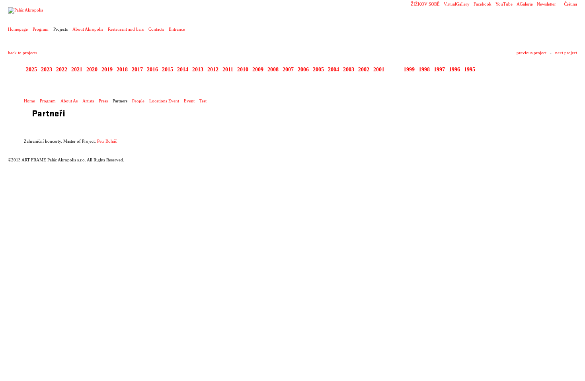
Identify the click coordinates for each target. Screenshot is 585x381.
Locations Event (164, 100)
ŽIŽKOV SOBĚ (425, 4)
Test (203, 100)
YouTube (504, 4)
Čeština (570, 4)
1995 (469, 70)
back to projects (22, 52)
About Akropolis (87, 29)
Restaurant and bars (126, 29)
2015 (167, 70)
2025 (31, 70)
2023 (46, 70)
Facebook (482, 4)
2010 (242, 70)
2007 (288, 70)
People (138, 100)
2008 (273, 70)
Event (189, 100)
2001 (378, 70)
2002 (363, 70)
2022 (61, 70)
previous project (531, 52)
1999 (409, 70)
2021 (76, 70)
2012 (212, 70)
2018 (122, 70)
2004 (333, 70)
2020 (92, 70)
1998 (424, 70)
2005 (318, 70)
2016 (152, 70)
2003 (348, 70)
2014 (182, 70)
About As (69, 100)
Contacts (156, 29)
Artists (88, 100)
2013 (197, 70)
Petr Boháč (107, 141)
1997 (439, 70)
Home (29, 100)
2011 (227, 70)
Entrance (177, 29)
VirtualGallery (457, 4)
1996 (454, 70)
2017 (137, 70)
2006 (303, 70)
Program (41, 29)
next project (566, 52)
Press (103, 100)
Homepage (18, 29)
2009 (257, 70)
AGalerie (525, 4)
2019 (107, 70)
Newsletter (546, 4)
